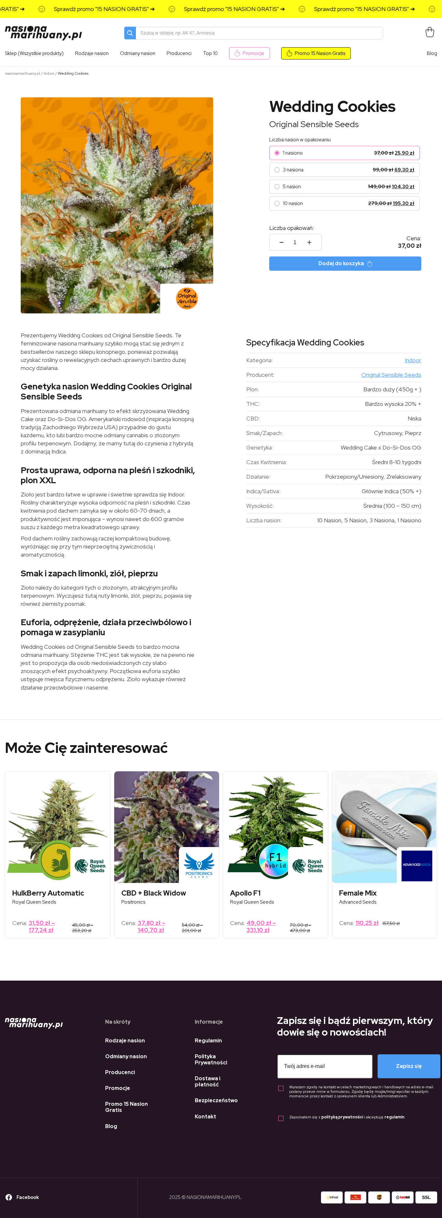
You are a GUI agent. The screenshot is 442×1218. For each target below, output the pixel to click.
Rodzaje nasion (125, 1040)
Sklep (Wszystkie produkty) (34, 53)
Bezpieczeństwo (216, 1100)
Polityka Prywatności (211, 1059)
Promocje (253, 53)
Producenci (120, 1072)
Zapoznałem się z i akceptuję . (347, 1117)
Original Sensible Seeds (314, 124)
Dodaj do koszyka (341, 263)
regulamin (394, 1117)
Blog (432, 53)
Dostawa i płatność (207, 1081)
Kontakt (205, 1116)
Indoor (49, 73)
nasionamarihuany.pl (22, 73)
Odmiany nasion (126, 1056)
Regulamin (208, 1040)
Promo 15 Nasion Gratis (320, 53)
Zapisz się (409, 1066)
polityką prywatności (342, 1117)
